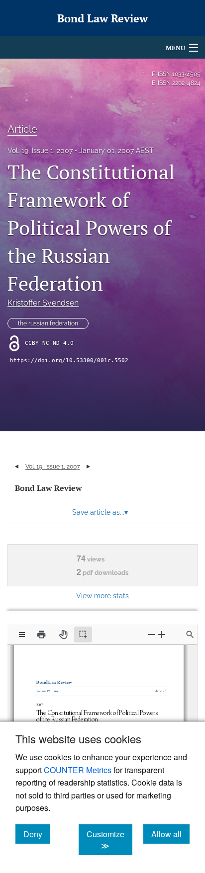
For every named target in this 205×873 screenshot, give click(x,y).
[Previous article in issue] (16, 467)
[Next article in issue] (88, 467)
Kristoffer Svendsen (43, 303)
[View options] (21, 634)
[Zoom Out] (152, 634)
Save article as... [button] (100, 512)
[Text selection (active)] (83, 634)
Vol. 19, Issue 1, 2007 (40, 151)
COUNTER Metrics (77, 770)
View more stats (102, 595)
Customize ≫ (109, 839)
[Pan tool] (63, 634)
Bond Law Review (48, 487)
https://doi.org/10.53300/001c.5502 (69, 360)
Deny (36, 834)
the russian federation (48, 323)
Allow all (170, 834)
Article (22, 129)
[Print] (41, 634)
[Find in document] (190, 634)
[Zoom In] (162, 634)
